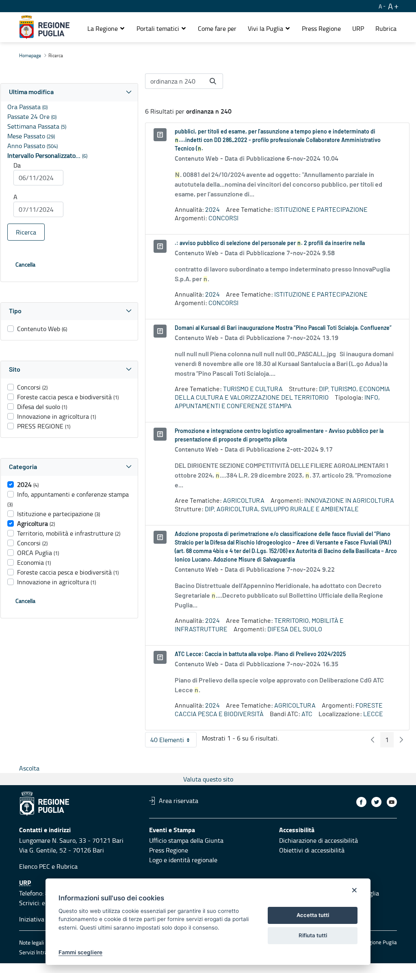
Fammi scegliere (80, 952)
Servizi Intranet (37, 952)
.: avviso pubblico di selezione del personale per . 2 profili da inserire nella (270, 243)
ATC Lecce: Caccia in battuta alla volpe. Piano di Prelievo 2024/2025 (260, 654)
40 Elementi (173, 741)
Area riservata (178, 800)
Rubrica (67, 866)
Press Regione (168, 850)
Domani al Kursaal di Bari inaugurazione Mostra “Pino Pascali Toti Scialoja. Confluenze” (283, 328)
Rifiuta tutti (313, 935)
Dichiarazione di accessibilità (318, 840)
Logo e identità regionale (183, 859)
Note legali (31, 942)
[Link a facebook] (361, 802)
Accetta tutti (313, 915)
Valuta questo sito (208, 779)
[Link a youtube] (392, 802)
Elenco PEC (34, 866)
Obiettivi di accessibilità (311, 850)
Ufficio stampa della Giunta (186, 840)
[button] (106, 28)
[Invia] (212, 81)
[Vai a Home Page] (44, 27)
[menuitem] (217, 28)
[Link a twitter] (376, 802)
